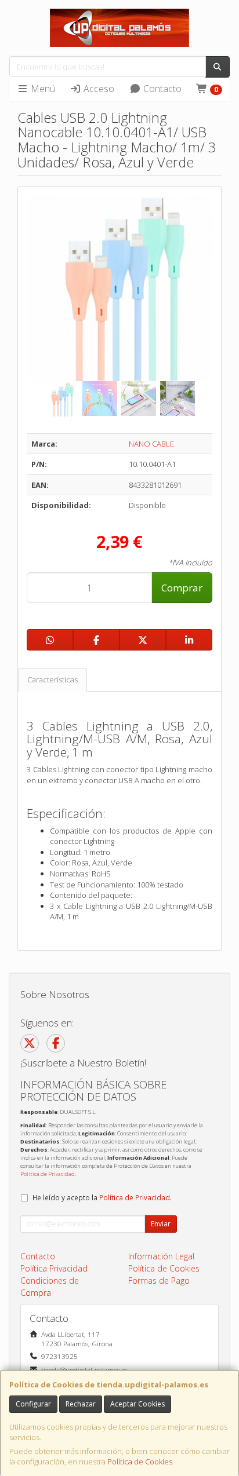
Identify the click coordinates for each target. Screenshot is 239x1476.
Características (52, 679)
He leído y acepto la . (102, 1197)
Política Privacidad (54, 1268)
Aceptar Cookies (137, 1404)
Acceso (97, 88)
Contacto (161, 88)
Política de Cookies (139, 1461)
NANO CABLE (151, 444)
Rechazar (81, 1404)
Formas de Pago (159, 1280)
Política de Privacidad (47, 1174)
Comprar (181, 587)
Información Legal (161, 1256)
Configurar (33, 1404)
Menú (41, 88)
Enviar (161, 1224)
